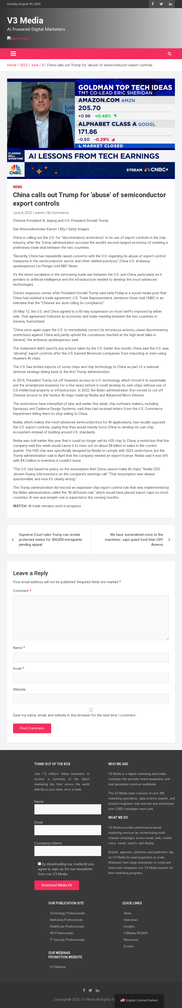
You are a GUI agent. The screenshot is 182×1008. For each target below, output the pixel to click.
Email (18, 668)
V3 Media (25, 21)
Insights (129, 926)
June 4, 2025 (22, 213)
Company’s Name (48, 843)
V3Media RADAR (135, 933)
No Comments (58, 213)
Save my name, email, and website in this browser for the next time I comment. (74, 715)
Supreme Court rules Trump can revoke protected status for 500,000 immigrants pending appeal (50, 540)
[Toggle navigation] (13, 53)
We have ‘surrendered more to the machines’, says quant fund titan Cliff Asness (134, 540)
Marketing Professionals (66, 920)
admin (40, 213)
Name (19, 648)
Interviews (131, 920)
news (17, 187)
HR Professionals (62, 933)
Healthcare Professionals (67, 926)
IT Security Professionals (67, 939)
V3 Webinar (58, 967)
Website (19, 689)
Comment (22, 591)
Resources (131, 939)
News (127, 913)
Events (128, 946)
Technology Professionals (67, 913)
